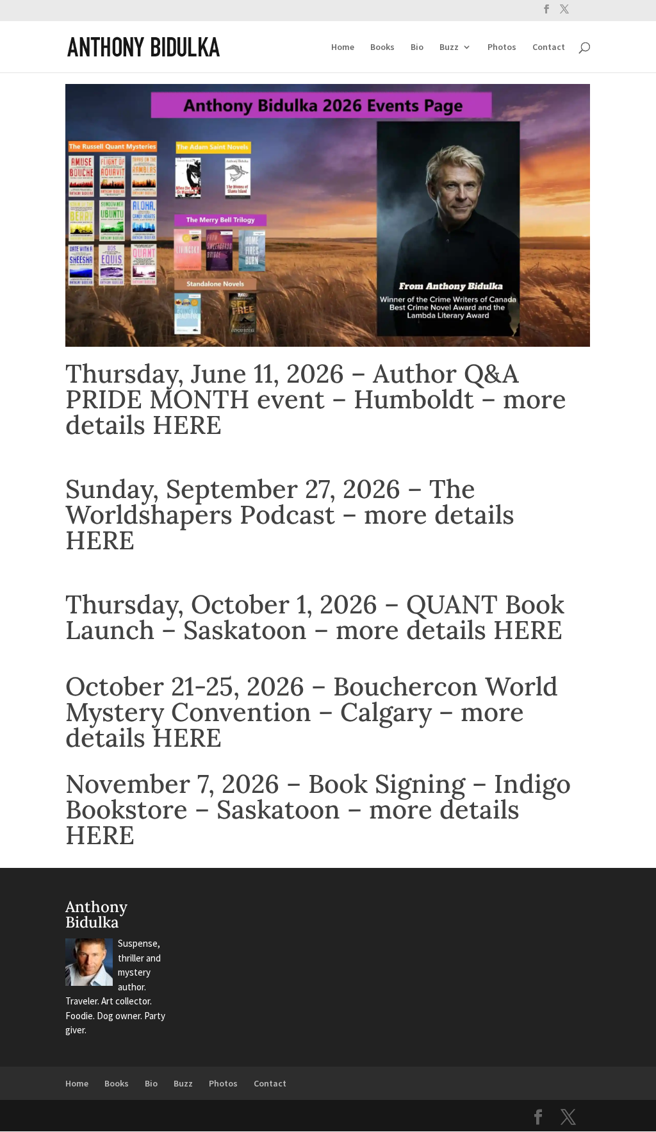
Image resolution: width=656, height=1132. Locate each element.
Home (342, 47)
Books (382, 47)
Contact (548, 47)
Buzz (449, 47)
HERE (187, 424)
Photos (502, 47)
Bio (417, 47)
